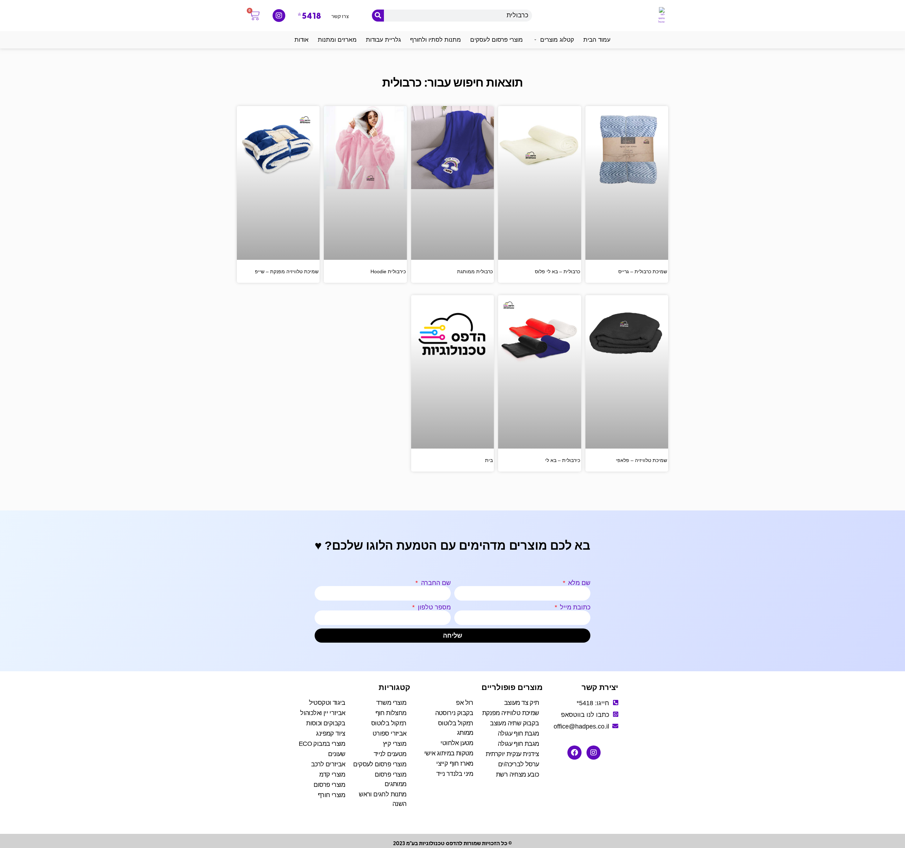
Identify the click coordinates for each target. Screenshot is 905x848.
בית (489, 460)
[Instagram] (279, 15)
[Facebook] (574, 752)
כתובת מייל (574, 607)
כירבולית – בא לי (562, 460)
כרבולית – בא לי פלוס (557, 271)
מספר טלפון (433, 607)
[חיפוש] (378, 16)
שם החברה (435, 583)
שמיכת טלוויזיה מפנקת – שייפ (287, 271)
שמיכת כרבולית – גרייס (642, 271)
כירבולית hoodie (388, 271)
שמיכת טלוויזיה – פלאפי (641, 460)
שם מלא (578, 583)
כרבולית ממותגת (475, 271)
